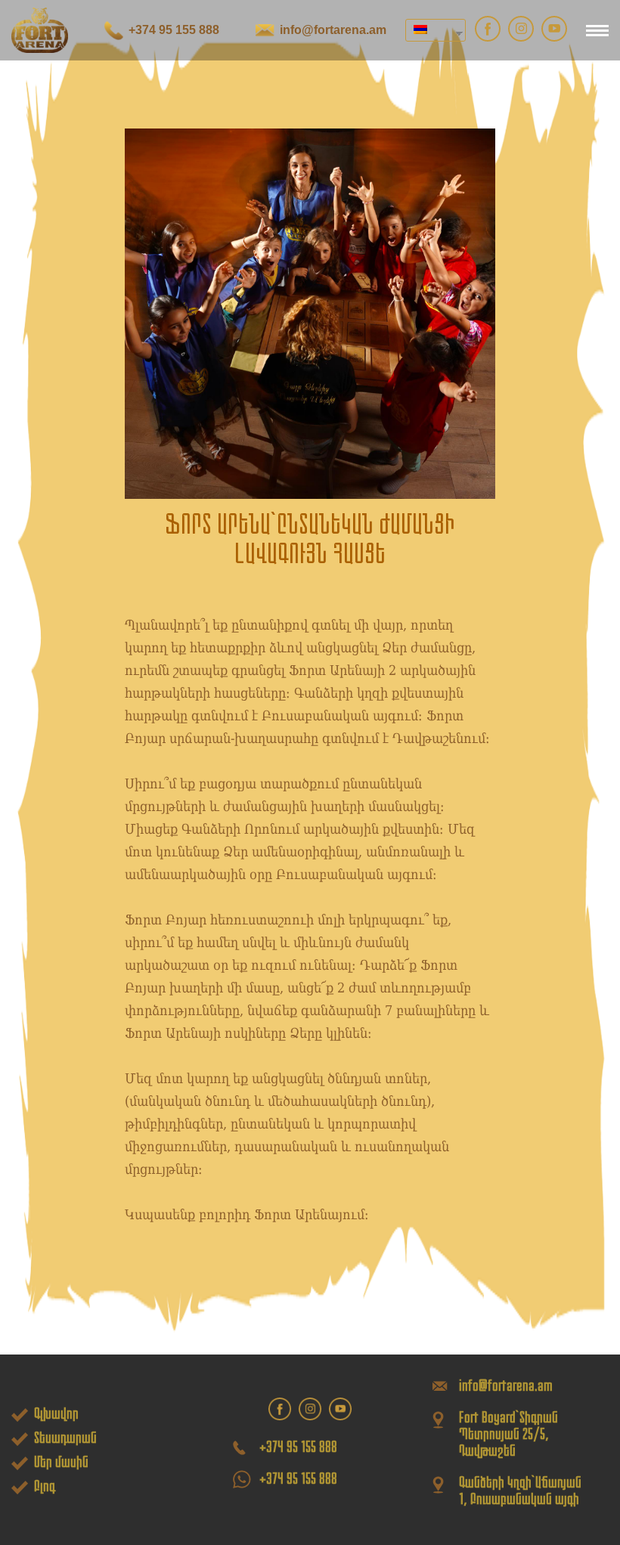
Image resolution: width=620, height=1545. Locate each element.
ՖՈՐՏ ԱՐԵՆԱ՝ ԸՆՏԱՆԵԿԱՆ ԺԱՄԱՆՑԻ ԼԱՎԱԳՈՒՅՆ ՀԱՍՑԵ (310, 538)
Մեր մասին (61, 1462)
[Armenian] (430, 30)
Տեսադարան (65, 1437)
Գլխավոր (56, 1413)
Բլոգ (44, 1486)
